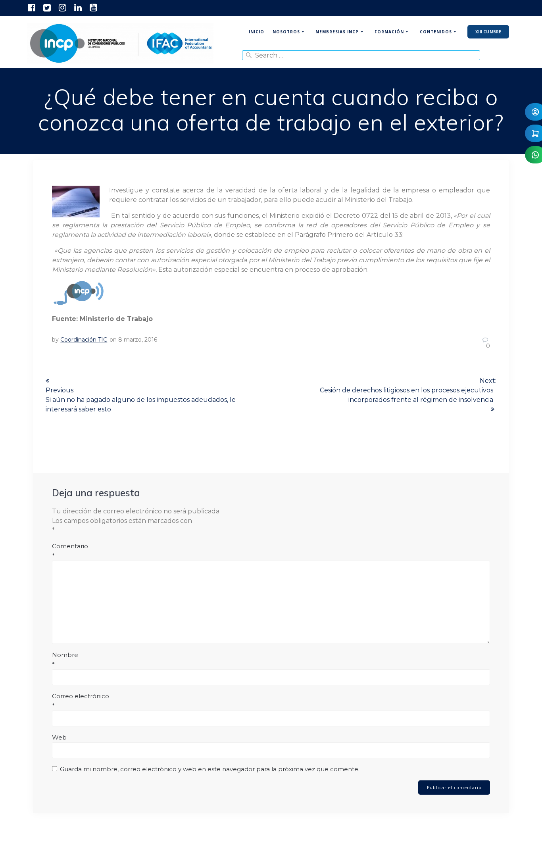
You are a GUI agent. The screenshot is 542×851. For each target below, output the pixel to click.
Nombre (65, 659)
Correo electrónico (80, 700)
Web (59, 737)
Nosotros (286, 32)
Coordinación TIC (83, 339)
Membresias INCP (337, 32)
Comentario (70, 550)
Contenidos (436, 32)
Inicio (256, 32)
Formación (389, 32)
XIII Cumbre (488, 32)
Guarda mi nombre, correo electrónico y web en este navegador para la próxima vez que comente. (209, 769)
